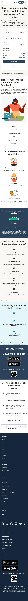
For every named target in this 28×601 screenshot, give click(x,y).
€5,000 (19, 38)
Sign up (21, 2)
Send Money (4, 467)
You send (5, 30)
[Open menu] (25, 2)
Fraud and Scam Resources (8, 492)
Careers (3, 452)
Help (3, 514)
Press (3, 449)
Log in (15, 2)
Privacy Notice (5, 536)
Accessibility (5, 551)
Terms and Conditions (11, 74)
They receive (6, 42)
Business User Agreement (7, 532)
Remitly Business (5, 470)
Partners (4, 495)
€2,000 (12, 38)
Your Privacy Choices (7, 542)
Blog (3, 442)
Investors (4, 455)
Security (4, 548)
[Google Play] (14, 359)
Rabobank (14, 129)
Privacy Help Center (6, 545)
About (3, 439)
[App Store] (14, 364)
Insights (3, 504)
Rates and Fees (5, 486)
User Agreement (5, 529)
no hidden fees (22, 185)
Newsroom (4, 445)
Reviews (3, 458)
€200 (5, 38)
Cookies (4, 554)
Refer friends (5, 501)
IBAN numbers (5, 498)
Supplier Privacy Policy (7, 539)
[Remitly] (2, 2)
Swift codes (4, 489)
